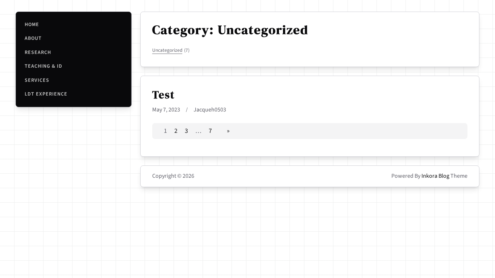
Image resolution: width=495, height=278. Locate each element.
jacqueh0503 (210, 110)
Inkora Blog (435, 176)
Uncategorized (171, 50)
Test (163, 95)
